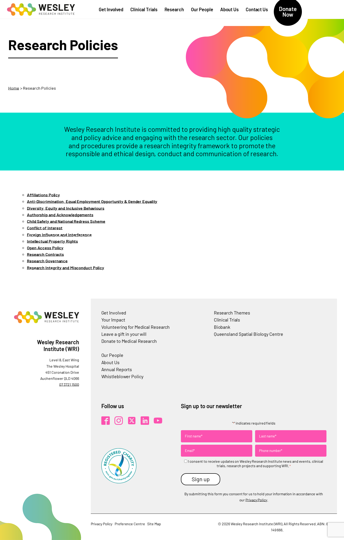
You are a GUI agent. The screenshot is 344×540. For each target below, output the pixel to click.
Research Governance (47, 260)
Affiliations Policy (43, 194)
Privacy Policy (256, 500)
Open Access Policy (45, 247)
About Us (229, 9)
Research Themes (232, 312)
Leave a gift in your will (124, 334)
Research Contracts (45, 254)
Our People (202, 9)
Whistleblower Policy (122, 376)
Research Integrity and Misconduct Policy (65, 267)
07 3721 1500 (69, 384)
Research (174, 9)
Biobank (222, 327)
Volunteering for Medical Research (135, 327)
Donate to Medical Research (129, 341)
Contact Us (257, 9)
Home (13, 88)
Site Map (154, 524)
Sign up (201, 479)
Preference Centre (130, 524)
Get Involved (111, 9)
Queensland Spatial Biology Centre (248, 334)
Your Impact (113, 319)
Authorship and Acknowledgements (60, 214)
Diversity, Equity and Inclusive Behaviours (65, 208)
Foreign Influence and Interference (59, 234)
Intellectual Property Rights (52, 241)
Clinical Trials (143, 9)
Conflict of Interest (44, 227)
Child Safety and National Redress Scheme (66, 221)
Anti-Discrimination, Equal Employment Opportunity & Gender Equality (92, 201)
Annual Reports (116, 369)
